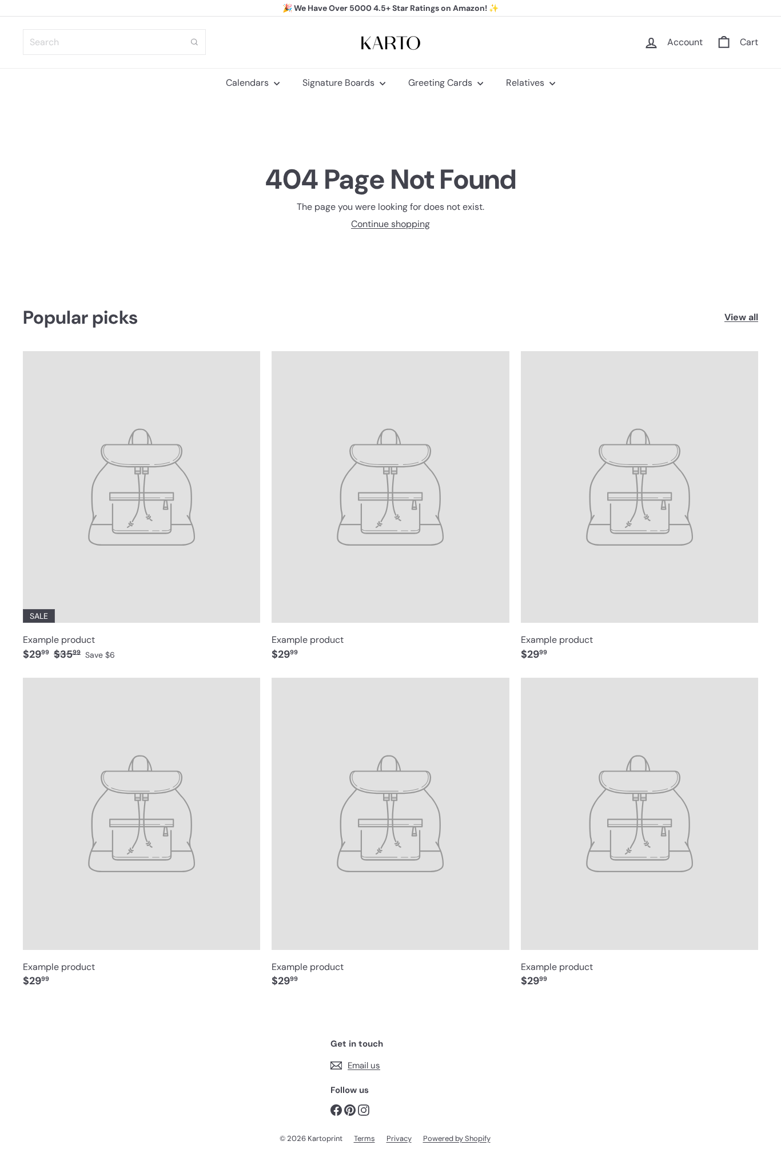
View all (741, 317)
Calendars (248, 83)
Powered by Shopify (457, 1138)
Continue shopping (390, 224)
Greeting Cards (441, 83)
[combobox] (114, 42)
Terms (364, 1138)
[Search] (194, 42)
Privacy (399, 1138)
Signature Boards (339, 83)
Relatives (526, 83)
